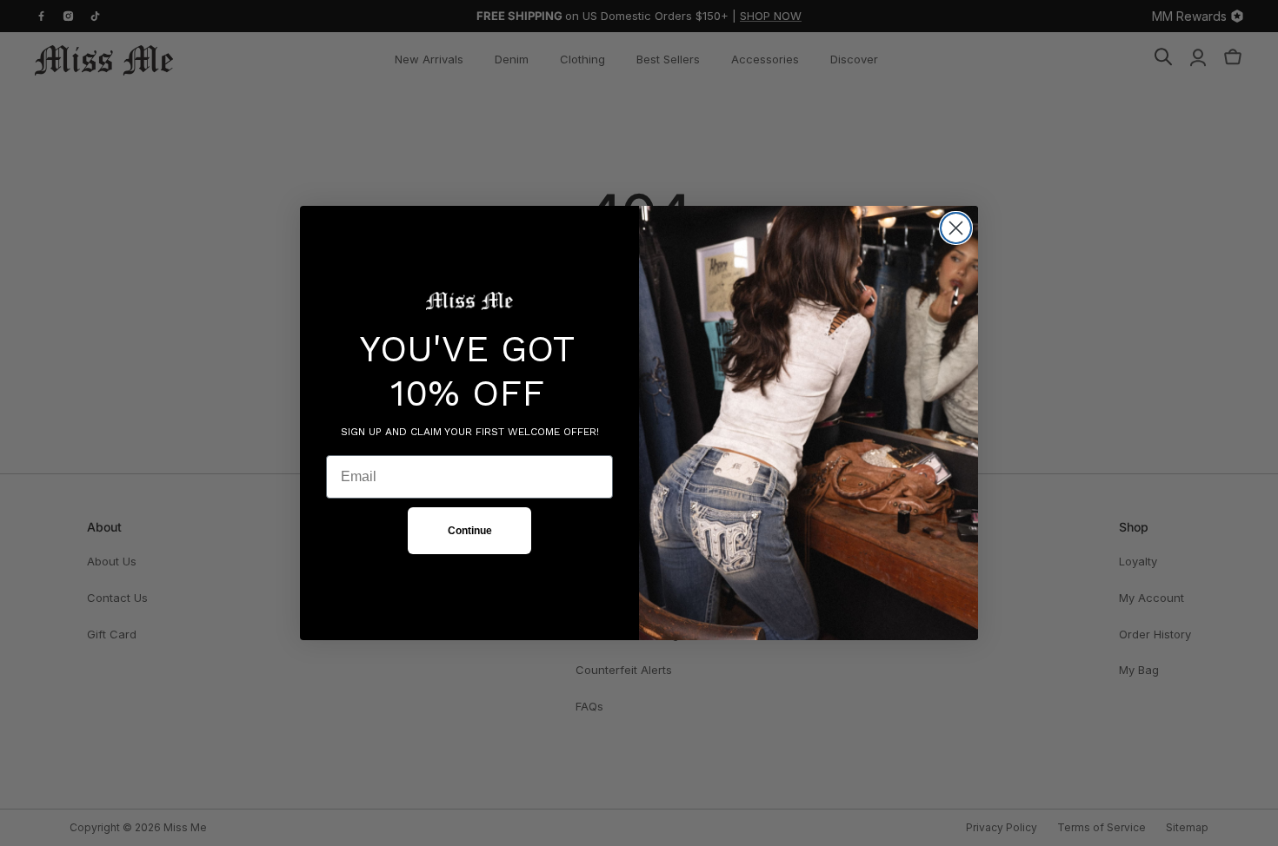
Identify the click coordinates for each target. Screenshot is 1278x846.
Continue (470, 531)
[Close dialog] (956, 228)
